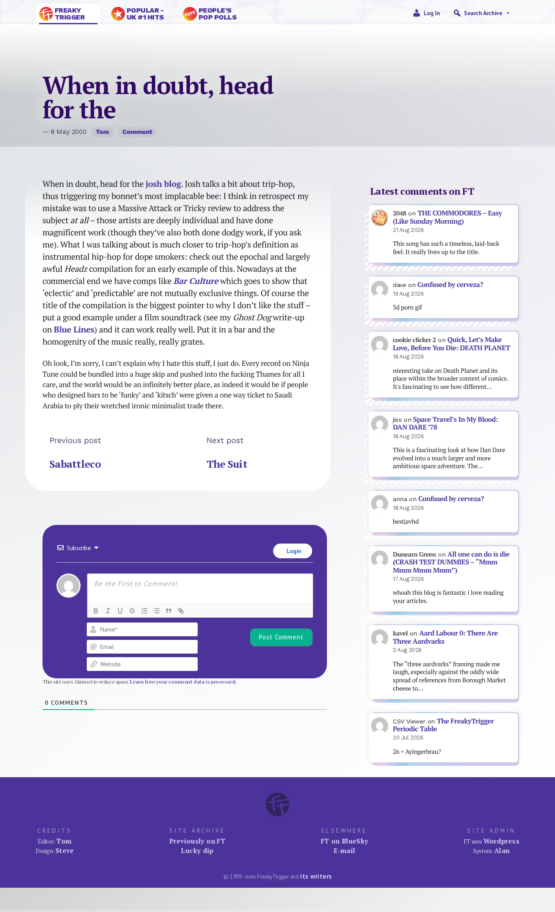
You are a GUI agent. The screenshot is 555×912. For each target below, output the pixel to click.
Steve (65, 850)
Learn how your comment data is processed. (183, 681)
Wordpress (501, 841)
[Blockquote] (169, 611)
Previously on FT (197, 841)
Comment (137, 132)
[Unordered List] (156, 611)
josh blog (163, 183)
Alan (502, 850)
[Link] (181, 611)
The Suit (226, 464)
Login (293, 551)
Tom (102, 132)
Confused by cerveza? (450, 284)
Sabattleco (75, 464)
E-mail (344, 850)
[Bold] (96, 611)
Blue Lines (74, 329)
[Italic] (108, 611)
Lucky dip (197, 850)
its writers (316, 876)
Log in (432, 13)
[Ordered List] (144, 611)
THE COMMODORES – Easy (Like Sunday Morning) (447, 217)
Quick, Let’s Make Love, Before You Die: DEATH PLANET (451, 343)
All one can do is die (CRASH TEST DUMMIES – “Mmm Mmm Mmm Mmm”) (451, 562)
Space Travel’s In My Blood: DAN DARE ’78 (445, 423)
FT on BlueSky (345, 841)
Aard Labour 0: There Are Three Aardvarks (445, 637)
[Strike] (132, 611)
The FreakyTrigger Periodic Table (443, 725)
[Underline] (120, 611)
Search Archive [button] (483, 13)
